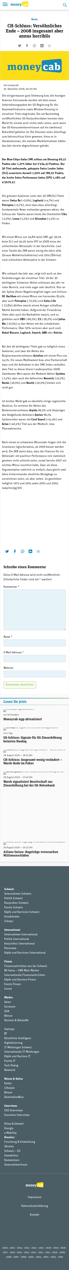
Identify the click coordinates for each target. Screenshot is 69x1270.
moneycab (13, 85)
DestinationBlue (14, 1097)
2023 (26, 1248)
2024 (19, 1248)
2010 (54, 1252)
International (12, 930)
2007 (16, 1257)
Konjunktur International (19, 943)
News (34, 19)
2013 (33, 1252)
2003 (45, 1257)
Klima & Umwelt (14, 1124)
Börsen (8, 1016)
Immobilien (11, 1155)
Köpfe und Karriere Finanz (20, 979)
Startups (9, 1029)
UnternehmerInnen (15, 1164)
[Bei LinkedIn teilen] (42, 45)
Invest (8, 988)
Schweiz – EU (12, 1151)
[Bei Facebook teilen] (27, 45)
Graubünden (11, 916)
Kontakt (34, 1214)
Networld (9, 1070)
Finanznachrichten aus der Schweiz (25, 966)
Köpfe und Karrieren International (25, 952)
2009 (62, 1252)
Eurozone (9, 1006)
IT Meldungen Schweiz (18, 1047)
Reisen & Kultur (13, 1079)
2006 (23, 1257)
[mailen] (49, 45)
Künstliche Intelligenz (17, 1038)
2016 (12, 1252)
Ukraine (9, 1146)
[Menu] (5, 5)
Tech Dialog (11, 1065)
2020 (48, 1248)
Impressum (34, 1197)
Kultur (8, 1083)
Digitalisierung (13, 1043)
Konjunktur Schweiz (16, 903)
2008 (8, 1257)
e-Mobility (10, 1133)
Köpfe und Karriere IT (17, 1056)
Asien (7, 1002)
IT (5, 1033)
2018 (62, 1248)
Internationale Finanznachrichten (24, 975)
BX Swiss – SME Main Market (21, 970)
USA (6, 1011)
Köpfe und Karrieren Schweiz (21, 912)
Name (8, 637)
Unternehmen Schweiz (17, 893)
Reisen (8, 1092)
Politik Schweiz (13, 898)
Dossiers (9, 1137)
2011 (47, 1252)
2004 (38, 1257)
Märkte (8, 997)
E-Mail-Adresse (14, 652)
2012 (40, 1252)
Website (8, 668)
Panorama (10, 948)
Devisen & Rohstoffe (16, 1020)
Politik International (16, 939)
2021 (41, 1248)
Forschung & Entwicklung (19, 1142)
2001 (60, 1257)
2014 (26, 1252)
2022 (34, 1248)
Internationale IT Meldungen (21, 1052)
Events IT (9, 1061)
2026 (5, 1248)
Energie (8, 1128)
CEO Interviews (13, 1110)
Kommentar (11, 587)
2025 (12, 1248)
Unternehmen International (21, 934)
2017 (5, 1252)
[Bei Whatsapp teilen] (34, 45)
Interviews (10, 1106)
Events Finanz (12, 984)
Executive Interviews (17, 1115)
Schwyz (8, 921)
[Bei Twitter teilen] (19, 45)
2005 (31, 1257)
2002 (53, 1257)
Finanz (8, 961)
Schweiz (9, 889)
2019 (55, 1248)
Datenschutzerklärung (34, 1206)
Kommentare (11, 1160)
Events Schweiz (13, 907)
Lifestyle (9, 1088)
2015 (19, 1252)
